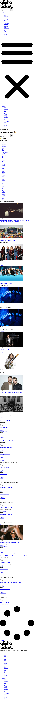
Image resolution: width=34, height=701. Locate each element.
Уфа (4, 126)
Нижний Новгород (6, 23)
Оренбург (3, 195)
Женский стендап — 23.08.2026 (6, 283)
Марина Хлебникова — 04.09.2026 (6, 440)
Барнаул (5, 13)
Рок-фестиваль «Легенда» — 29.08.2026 (7, 434)
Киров (4, 20)
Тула (4, 30)
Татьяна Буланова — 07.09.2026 (6, 507)
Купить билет (2, 224)
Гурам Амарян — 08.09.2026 (5, 500)
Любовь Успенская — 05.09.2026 (6, 480)
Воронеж (5, 15)
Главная (3, 12)
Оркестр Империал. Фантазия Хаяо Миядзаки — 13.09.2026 (11, 582)
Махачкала (3, 199)
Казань (5, 18)
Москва (5, 22)
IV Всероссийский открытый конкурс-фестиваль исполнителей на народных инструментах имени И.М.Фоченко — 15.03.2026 (15, 221)
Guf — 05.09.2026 (3, 474)
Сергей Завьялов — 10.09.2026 (6, 514)
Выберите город (4, 106)
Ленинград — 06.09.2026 (4, 494)
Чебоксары (3, 167)
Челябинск (5, 33)
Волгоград (3, 164)
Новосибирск (6, 24)
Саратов (5, 122)
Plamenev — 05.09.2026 (4, 467)
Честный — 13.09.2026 (4, 602)
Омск (4, 118)
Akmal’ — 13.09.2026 (4, 569)
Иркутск (5, 17)
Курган (3, 169)
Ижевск (5, 110)
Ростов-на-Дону (6, 26)
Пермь (4, 25)
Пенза (3, 168)
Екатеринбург (6, 16)
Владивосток (5, 14)
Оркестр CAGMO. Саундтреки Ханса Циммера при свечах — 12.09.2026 (14, 555)
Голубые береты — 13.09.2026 (5, 595)
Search (1, 10)
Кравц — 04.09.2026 (4, 427)
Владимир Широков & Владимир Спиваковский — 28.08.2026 (12, 392)
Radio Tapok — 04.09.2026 (5, 454)
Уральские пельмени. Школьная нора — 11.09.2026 (10, 549)
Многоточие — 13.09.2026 (5, 589)
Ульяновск (5, 32)
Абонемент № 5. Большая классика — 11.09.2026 (9, 542)
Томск (3, 166)
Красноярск (5, 21)
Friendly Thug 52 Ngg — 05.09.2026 (6, 460)
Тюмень (5, 31)
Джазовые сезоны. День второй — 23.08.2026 (8, 240)
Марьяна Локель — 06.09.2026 (6, 487)
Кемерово (3, 163)
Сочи (4, 29)
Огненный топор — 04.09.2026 (6, 447)
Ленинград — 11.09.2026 (4, 520)
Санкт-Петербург (6, 28)
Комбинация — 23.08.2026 (5, 262)
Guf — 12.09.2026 (3, 575)
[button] (17, 70)
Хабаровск (3, 165)
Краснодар (5, 114)
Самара (5, 27)
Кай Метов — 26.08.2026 (4, 349)
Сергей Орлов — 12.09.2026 (5, 562)
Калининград (6, 19)
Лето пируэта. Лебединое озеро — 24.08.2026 (8, 305)
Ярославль (5, 34)
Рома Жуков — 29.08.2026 (5, 420)
